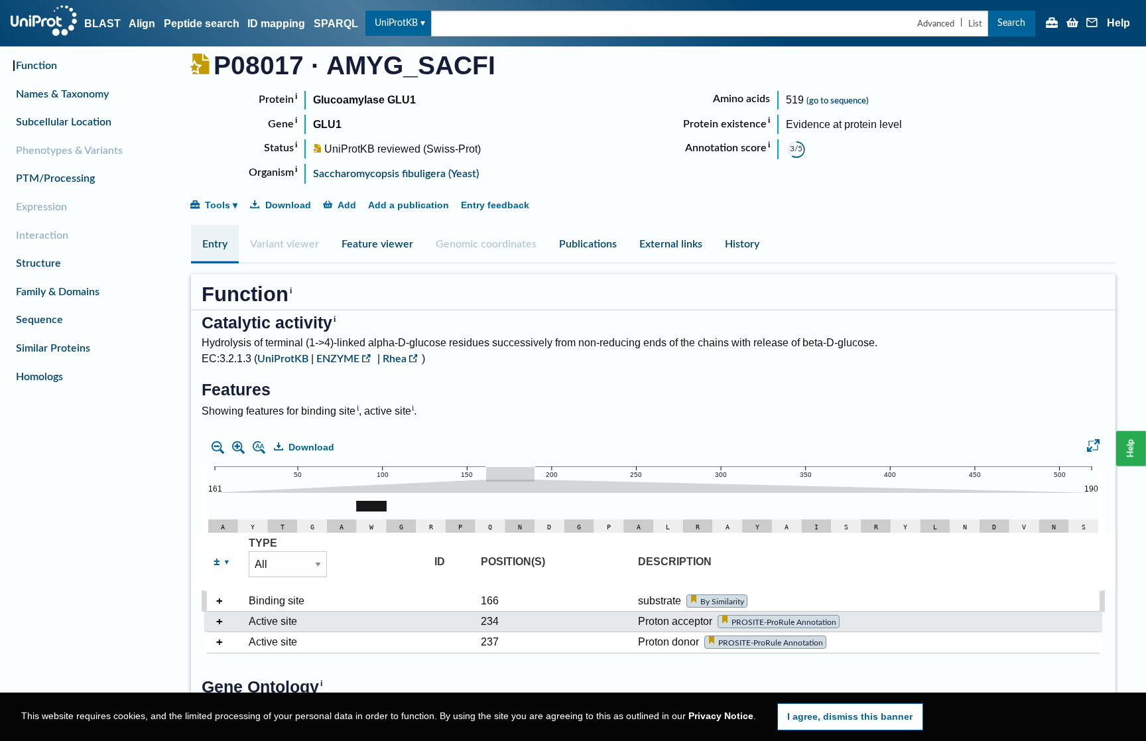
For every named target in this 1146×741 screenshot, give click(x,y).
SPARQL (336, 23)
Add (347, 205)
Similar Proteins (53, 348)
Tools (217, 205)
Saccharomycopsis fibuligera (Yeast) (396, 173)
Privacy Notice (720, 716)
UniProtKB (396, 23)
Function (36, 65)
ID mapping (276, 23)
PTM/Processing (55, 178)
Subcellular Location (63, 122)
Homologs (39, 376)
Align (142, 23)
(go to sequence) (837, 101)
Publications (588, 244)
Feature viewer (377, 244)
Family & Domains (57, 292)
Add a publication (408, 205)
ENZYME (337, 359)
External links (670, 244)
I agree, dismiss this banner (850, 716)
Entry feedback (495, 205)
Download (288, 205)
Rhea (395, 359)
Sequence (39, 319)
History (742, 244)
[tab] (215, 244)
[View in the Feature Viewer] (1093, 447)
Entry (214, 244)
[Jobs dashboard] (1052, 24)
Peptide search (201, 23)
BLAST (102, 23)
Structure (38, 263)
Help (1118, 23)
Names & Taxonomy (62, 94)
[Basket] (1072, 24)
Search (1011, 23)
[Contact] (1092, 24)
